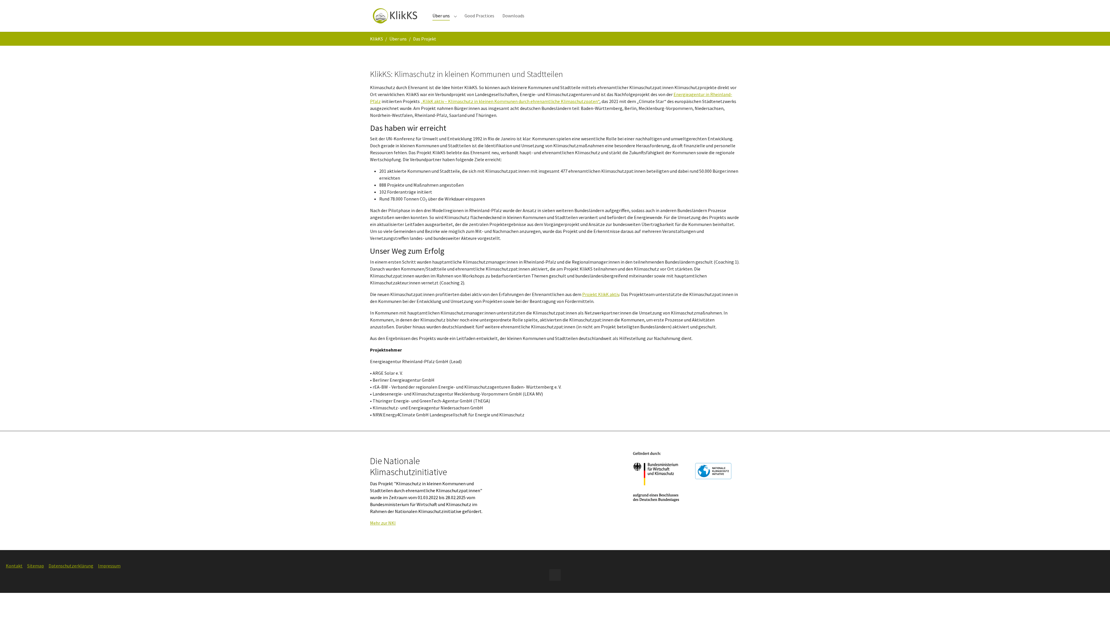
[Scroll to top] (1097, 612)
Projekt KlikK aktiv (600, 294)
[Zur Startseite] (395, 15)
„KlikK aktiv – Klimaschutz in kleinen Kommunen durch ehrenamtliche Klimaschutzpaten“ (510, 101)
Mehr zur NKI (383, 523)
